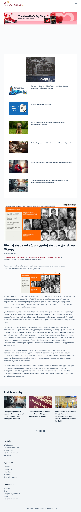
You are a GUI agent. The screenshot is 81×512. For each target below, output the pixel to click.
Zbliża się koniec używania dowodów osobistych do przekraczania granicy (39, 414)
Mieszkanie (8, 472)
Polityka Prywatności (12, 494)
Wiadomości (8, 445)
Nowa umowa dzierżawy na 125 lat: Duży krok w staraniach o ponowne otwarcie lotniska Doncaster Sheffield (65, 416)
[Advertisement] (40, 39)
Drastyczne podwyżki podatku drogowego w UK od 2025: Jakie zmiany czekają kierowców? (50, 181)
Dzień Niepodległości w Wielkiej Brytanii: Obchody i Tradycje (51, 162)
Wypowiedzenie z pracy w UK (41, 104)
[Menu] (76, 3)
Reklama (7, 496)
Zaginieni (7, 455)
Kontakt (7, 488)
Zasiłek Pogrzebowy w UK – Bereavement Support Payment (51, 143)
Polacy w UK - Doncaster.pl (47, 508)
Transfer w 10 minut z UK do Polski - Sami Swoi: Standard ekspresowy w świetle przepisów (50, 87)
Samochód (8, 475)
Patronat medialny (11, 499)
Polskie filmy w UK (11, 453)
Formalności (8, 469)
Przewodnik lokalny (11, 448)
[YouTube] (44, 431)
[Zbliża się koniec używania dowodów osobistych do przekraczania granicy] (40, 402)
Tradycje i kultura (10, 477)
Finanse (7, 467)
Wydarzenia (8, 450)
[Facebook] (37, 431)
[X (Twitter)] (40, 431)
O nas (6, 491)
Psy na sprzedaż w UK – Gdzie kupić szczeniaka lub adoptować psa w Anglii (48, 123)
